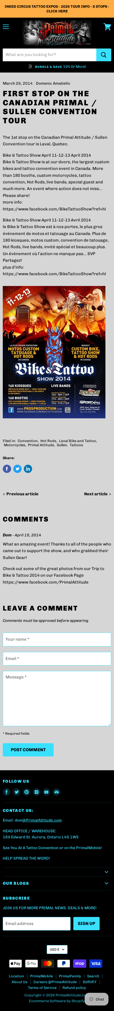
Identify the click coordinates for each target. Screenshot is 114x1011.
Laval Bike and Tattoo (77, 441)
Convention (28, 441)
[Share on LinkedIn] (28, 469)
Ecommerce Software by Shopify (57, 1001)
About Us (19, 982)
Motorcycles (14, 445)
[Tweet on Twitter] (17, 469)
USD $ (54, 949)
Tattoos (76, 445)
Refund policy (74, 988)
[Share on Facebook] (7, 469)
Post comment (28, 749)
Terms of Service (42, 988)
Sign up (86, 923)
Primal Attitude (41, 445)
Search (93, 976)
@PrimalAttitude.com (42, 820)
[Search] (103, 55)
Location (16, 976)
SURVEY (90, 982)
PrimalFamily (70, 976)
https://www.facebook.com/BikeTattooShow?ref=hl (54, 209)
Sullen (62, 445)
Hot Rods (48, 441)
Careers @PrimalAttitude (55, 982)
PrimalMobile (41, 976)
